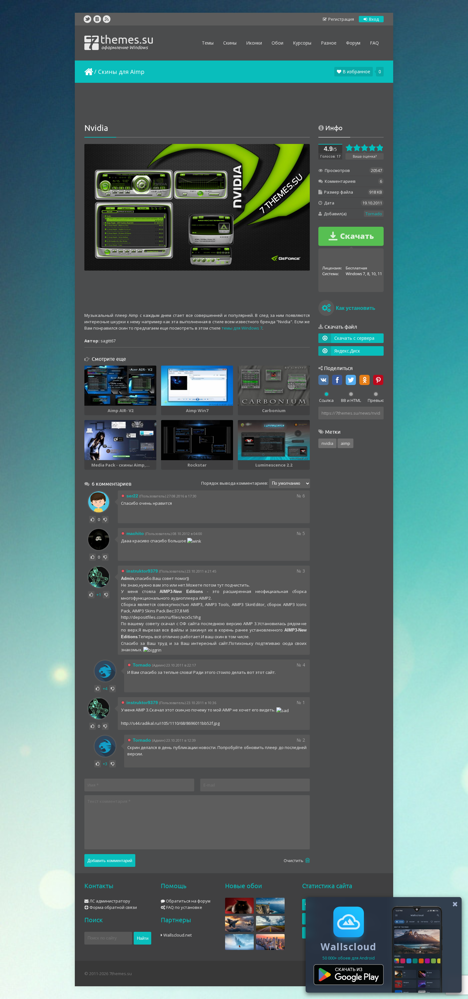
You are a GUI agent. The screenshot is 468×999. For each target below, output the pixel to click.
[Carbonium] (274, 386)
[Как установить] (326, 308)
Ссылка (326, 400)
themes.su (127, 41)
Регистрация (340, 19)
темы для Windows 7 (242, 328)
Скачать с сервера (354, 338)
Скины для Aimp (121, 71)
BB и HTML (351, 400)
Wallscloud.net (177, 935)
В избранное (355, 71)
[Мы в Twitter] (87, 19)
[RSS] (106, 19)
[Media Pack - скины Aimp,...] (120, 440)
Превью (376, 400)
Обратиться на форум (187, 901)
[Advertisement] (234, 103)
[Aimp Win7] (197, 386)
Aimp (345, 443)
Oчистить (294, 860)
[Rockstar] (197, 440)
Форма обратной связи (113, 907)
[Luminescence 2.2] (274, 440)
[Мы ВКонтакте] (97, 19)
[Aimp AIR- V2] (120, 386)
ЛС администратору (109, 901)
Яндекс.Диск (347, 351)
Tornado (373, 214)
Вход (373, 19)
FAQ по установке (183, 907)
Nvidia (327, 443)
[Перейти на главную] (88, 72)
